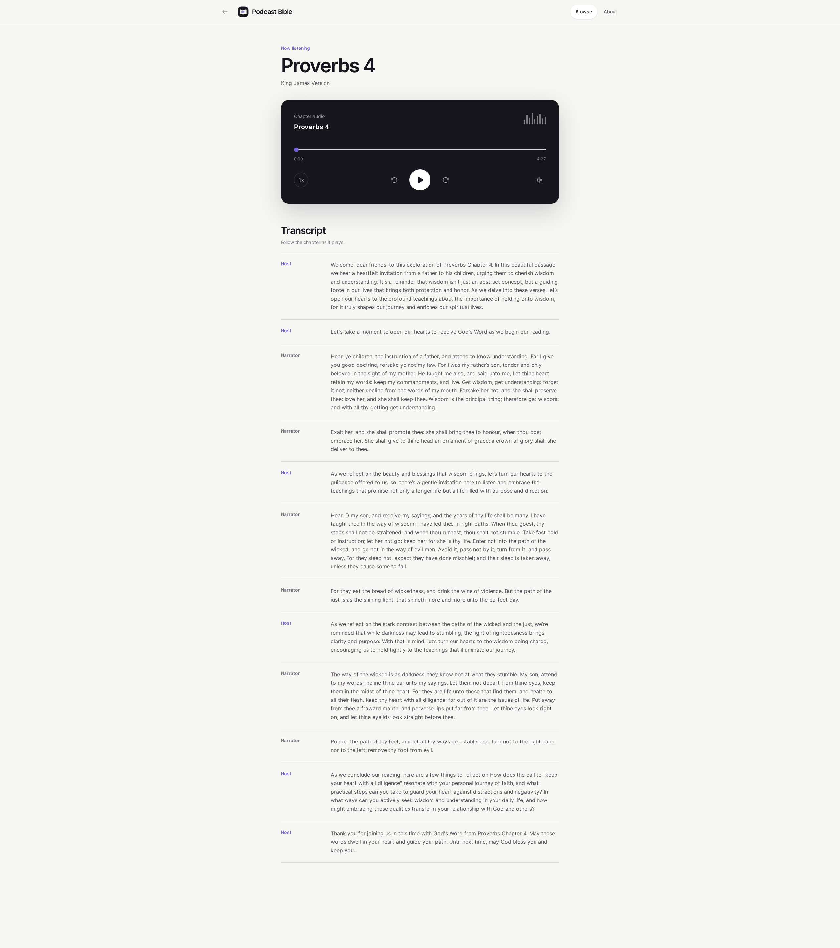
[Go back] (225, 12)
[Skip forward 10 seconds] (445, 180)
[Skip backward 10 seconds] (394, 180)
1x (301, 180)
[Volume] (539, 180)
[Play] (420, 179)
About (610, 11)
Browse (584, 11)
